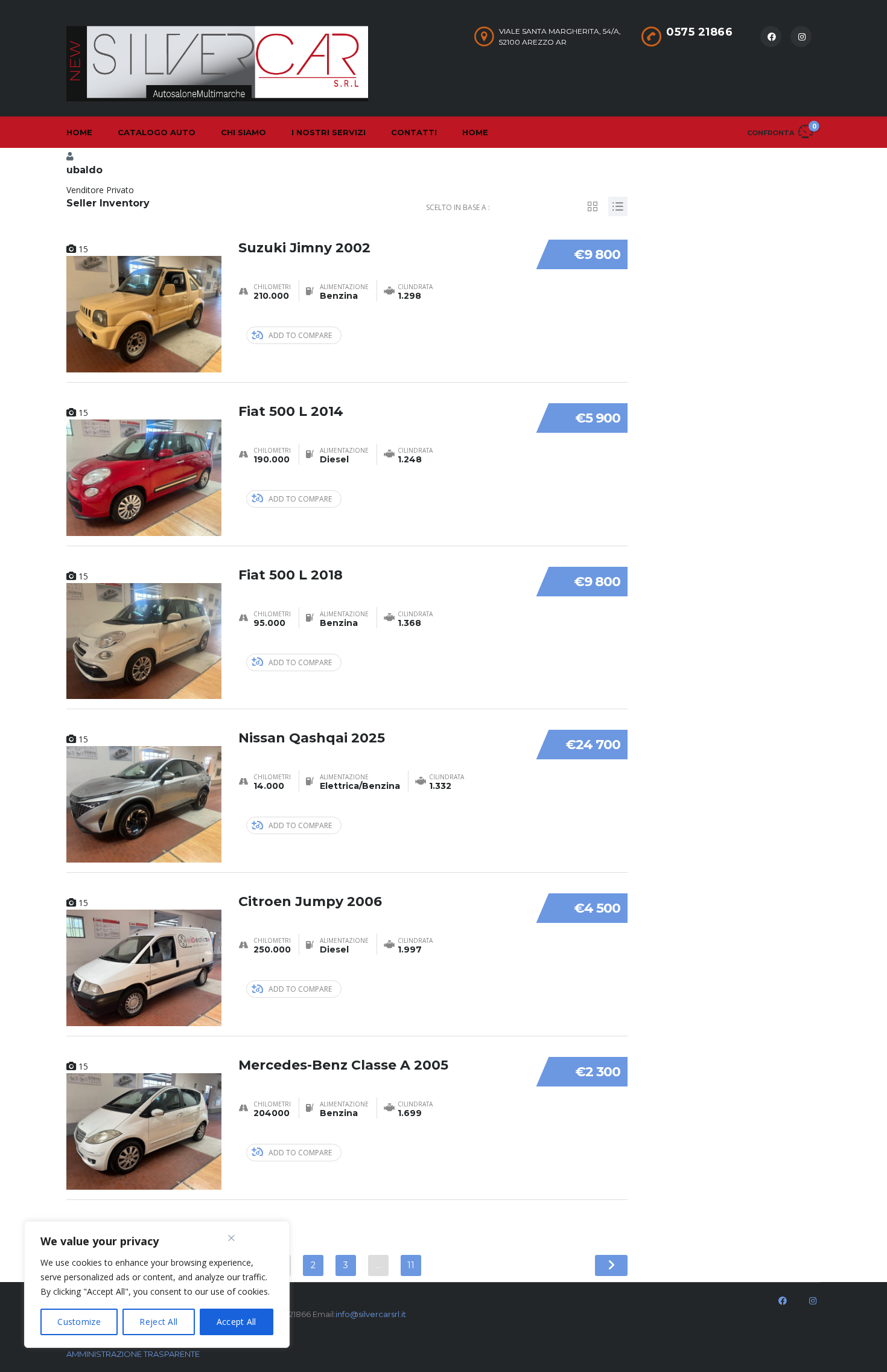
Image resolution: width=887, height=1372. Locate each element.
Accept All (236, 1321)
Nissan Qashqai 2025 (311, 738)
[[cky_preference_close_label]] (231, 1238)
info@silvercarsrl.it (370, 1314)
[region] (157, 1284)
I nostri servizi (328, 132)
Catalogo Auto (157, 132)
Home (79, 132)
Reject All (158, 1321)
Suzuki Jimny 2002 (304, 248)
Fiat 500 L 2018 (290, 575)
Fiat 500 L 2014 (290, 411)
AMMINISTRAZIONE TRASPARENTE (133, 1354)
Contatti (414, 132)
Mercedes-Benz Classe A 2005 (343, 1065)
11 (411, 1265)
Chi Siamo (243, 132)
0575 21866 (699, 32)
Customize (79, 1321)
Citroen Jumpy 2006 (310, 901)
